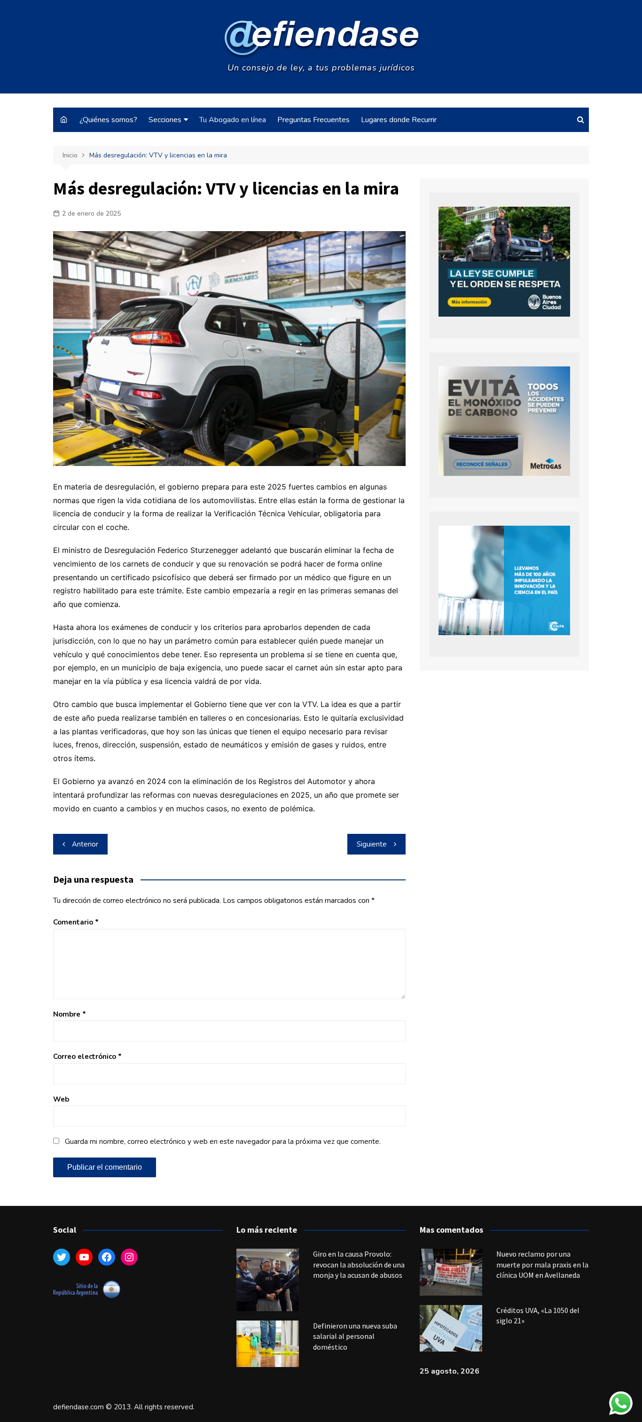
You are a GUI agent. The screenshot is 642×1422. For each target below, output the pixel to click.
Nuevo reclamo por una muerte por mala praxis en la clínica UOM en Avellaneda (542, 1264)
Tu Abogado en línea (232, 120)
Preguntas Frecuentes (313, 120)
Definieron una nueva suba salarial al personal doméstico (355, 1336)
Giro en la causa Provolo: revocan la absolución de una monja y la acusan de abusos (359, 1264)
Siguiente (372, 844)
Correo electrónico (87, 1056)
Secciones (165, 120)
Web (61, 1099)
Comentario (76, 922)
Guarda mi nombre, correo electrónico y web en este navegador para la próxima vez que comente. (223, 1141)
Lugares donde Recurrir (399, 120)
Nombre (69, 1014)
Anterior (85, 844)
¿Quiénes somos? (108, 120)
